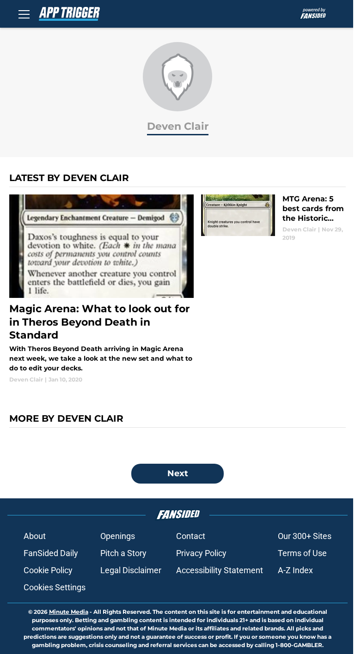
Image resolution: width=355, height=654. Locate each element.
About (35, 536)
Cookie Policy (48, 570)
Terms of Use (302, 553)
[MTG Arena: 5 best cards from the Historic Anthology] (273, 218)
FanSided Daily (51, 553)
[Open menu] (24, 13)
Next (177, 473)
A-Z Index (295, 570)
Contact (190, 536)
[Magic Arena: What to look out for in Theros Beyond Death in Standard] (101, 289)
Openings (117, 536)
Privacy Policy (201, 553)
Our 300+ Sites (304, 536)
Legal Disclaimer (130, 570)
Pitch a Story (123, 553)
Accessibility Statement (219, 570)
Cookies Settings (55, 587)
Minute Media (68, 611)
